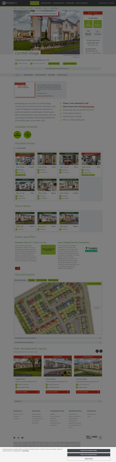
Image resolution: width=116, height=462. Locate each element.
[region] (58, 454)
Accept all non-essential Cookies (89, 450)
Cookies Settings (89, 458)
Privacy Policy (25, 450)
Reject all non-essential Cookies (89, 454)
